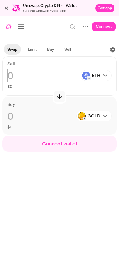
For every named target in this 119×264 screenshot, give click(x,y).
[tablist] (39, 49)
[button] (6, 8)
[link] (104, 8)
